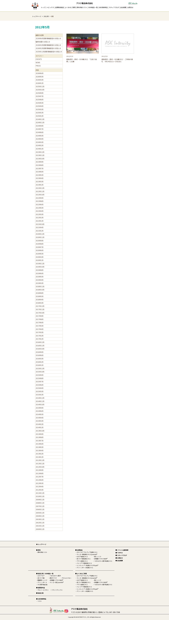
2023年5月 (39, 175)
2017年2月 (39, 336)
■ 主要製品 (79, 550)
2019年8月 (39, 270)
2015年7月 (39, 381)
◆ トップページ (41, 544)
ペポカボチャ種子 (55, 576)
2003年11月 (40, 519)
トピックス (50, 7)
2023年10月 (40, 158)
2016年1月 (39, 365)
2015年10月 (40, 372)
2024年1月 (39, 149)
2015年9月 (39, 375)
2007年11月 (40, 506)
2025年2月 (39, 112)
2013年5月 (39, 447)
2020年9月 (39, 240)
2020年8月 (39, 244)
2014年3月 (39, 421)
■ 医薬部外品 (40, 588)
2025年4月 (39, 106)
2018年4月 (39, 299)
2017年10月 (40, 313)
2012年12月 (40, 460)
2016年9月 (39, 352)
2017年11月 (40, 309)
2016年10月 (40, 349)
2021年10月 (40, 224)
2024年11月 (40, 122)
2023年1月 (39, 185)
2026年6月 (39, 73)
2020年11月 (40, 237)
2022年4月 (39, 211)
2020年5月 (39, 254)
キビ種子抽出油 (42, 584)
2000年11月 (40, 529)
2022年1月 (39, 221)
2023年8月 (39, 165)
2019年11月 (40, 263)
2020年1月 (39, 260)
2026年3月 (39, 80)
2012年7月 (39, 476)
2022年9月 (39, 198)
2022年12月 (40, 188)
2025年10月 (40, 90)
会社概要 (123, 7)
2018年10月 (40, 290)
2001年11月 (40, 526)
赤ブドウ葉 (41, 578)
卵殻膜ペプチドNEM (56, 580)
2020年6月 (39, 250)
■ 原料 (38, 550)
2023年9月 (39, 162)
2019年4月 (39, 280)
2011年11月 (40, 493)
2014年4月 (39, 418)
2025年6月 (39, 99)
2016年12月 (40, 342)
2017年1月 (39, 339)
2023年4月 (39, 178)
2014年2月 (39, 424)
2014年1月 (39, 427)
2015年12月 (40, 368)
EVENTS (39, 59)
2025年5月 (39, 103)
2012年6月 (39, 480)
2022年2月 (39, 217)
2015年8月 (39, 378)
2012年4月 (39, 486)
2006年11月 (40, 509)
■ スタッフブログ (121, 555)
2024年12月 (40, 119)
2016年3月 (39, 358)
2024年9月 (39, 126)
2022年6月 (39, 204)
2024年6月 (39, 132)
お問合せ (130, 7)
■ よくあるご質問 (81, 573)
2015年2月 (39, 394)
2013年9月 (39, 434)
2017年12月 (40, 306)
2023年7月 (39, 168)
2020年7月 (39, 247)
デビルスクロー (67, 578)
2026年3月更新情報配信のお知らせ (48, 45)
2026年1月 (39, 83)
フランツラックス (56, 590)
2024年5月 (39, 136)
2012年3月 (39, 490)
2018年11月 (40, 286)
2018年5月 (39, 296)
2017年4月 (39, 329)
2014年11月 (40, 401)
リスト (40, 601)
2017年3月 (39, 332)
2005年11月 (40, 513)
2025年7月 (39, 96)
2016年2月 (39, 362)
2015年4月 (39, 388)
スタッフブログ (114, 7)
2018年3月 (39, 303)
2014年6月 (39, 411)
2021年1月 (39, 231)
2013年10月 (40, 431)
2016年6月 (39, 355)
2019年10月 (40, 267)
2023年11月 (40, 155)
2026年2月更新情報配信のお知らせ (48, 48)
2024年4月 (39, 139)
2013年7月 (39, 440)
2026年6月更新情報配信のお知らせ (48, 38)
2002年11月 (40, 522)
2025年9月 (39, 93)
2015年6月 (39, 385)
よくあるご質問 (70, 7)
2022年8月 (39, 201)
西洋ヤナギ (53, 578)
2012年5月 (39, 483)
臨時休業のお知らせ (43, 42)
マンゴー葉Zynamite (56, 582)
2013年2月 (39, 454)
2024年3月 (39, 142)
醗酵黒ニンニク (42, 580)
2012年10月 (40, 467)
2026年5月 (39, 76)
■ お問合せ (119, 558)
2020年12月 (40, 234)
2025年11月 (40, 86)
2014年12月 (40, 398)
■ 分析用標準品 (41, 599)
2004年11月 (40, 516)
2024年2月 (39, 145)
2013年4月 (39, 450)
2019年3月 (39, 283)
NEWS (38, 62)
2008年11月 (40, 503)
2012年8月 (39, 473)
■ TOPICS (119, 553)
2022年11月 (40, 191)
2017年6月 (39, 322)
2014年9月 (39, 408)
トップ (43, 7)
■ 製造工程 (39, 593)
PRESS (38, 66)
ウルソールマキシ (43, 590)
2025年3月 (39, 109)
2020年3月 (39, 257)
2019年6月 (39, 273)
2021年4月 (39, 227)
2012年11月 (40, 463)
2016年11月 (40, 345)
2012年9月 (39, 470)
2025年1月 (39, 116)
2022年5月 (39, 208)
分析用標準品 (103, 7)
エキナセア (41, 576)
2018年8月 (39, 293)
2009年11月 (40, 499)
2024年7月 (39, 129)
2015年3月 (39, 391)
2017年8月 (39, 319)
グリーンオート (42, 582)
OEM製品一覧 (93, 7)
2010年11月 (40, 496)
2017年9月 (39, 316)
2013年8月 (39, 437)
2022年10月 (40, 194)
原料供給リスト (82, 7)
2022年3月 (39, 214)
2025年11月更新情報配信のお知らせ (49, 51)
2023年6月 (39, 172)
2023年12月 (40, 152)
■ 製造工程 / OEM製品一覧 (44, 573)
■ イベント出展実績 (122, 550)
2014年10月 (40, 404)
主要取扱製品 (59, 7)
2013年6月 (39, 444)
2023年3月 (39, 181)
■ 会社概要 (119, 561)
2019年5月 (39, 276)
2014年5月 (39, 414)
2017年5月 (39, 326)
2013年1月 (39, 457)
